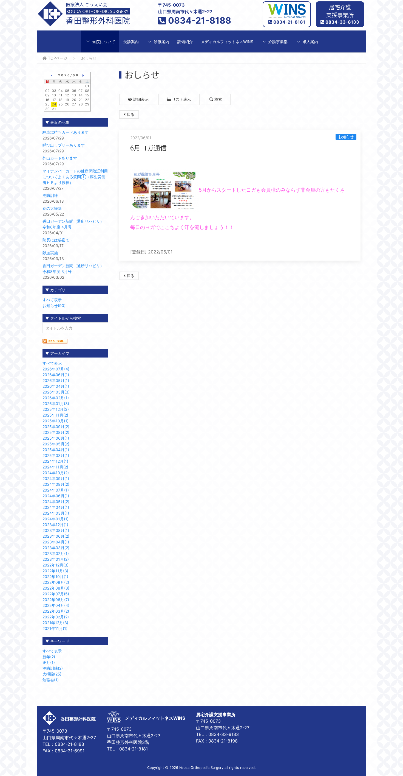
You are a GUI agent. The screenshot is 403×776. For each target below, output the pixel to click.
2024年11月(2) (55, 467)
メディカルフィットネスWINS (227, 41)
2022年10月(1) (55, 576)
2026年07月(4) (55, 369)
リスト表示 (181, 99)
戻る (130, 114)
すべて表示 (52, 299)
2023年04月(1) (55, 542)
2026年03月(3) (56, 392)
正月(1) (48, 662)
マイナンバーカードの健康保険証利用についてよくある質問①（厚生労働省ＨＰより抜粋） (75, 177)
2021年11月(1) (54, 628)
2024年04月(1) (55, 507)
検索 (217, 99)
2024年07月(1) (55, 490)
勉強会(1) (50, 679)
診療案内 (161, 41)
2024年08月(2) (55, 484)
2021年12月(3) (55, 622)
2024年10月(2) (55, 472)
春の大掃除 (52, 208)
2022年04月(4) (55, 605)
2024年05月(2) (55, 501)
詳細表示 (140, 99)
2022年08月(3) (55, 588)
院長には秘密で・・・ (61, 240)
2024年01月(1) (55, 519)
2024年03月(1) (55, 513)
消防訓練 (50, 195)
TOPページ (57, 58)
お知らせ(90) (54, 305)
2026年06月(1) (55, 374)
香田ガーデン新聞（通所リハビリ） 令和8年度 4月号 (75, 224)
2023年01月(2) (55, 559)
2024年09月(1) (55, 478)
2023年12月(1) (55, 524)
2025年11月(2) (55, 415)
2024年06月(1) (55, 495)
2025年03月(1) (55, 455)
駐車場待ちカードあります (65, 132)
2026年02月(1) (55, 397)
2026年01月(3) (55, 403)
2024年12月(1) (55, 461)
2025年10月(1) (55, 420)
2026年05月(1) (55, 380)
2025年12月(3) (55, 409)
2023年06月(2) (55, 536)
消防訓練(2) (52, 668)
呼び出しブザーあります (63, 145)
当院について (103, 41)
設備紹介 (185, 41)
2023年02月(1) (55, 553)
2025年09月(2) (55, 426)
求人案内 (310, 41)
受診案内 (131, 41)
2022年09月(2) (55, 582)
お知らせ (346, 136)
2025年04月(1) (55, 449)
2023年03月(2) (55, 547)
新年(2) (48, 656)
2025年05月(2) (55, 444)
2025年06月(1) (55, 438)
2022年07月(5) (55, 593)
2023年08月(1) (55, 530)
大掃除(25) (51, 674)
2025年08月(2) (55, 432)
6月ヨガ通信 (148, 147)
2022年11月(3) (55, 570)
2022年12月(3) (55, 565)
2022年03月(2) (55, 611)
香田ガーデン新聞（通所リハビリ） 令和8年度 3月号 (75, 268)
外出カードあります (59, 158)
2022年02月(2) (55, 617)
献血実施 (50, 252)
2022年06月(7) (55, 599)
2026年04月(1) (55, 386)
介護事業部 (278, 41)
